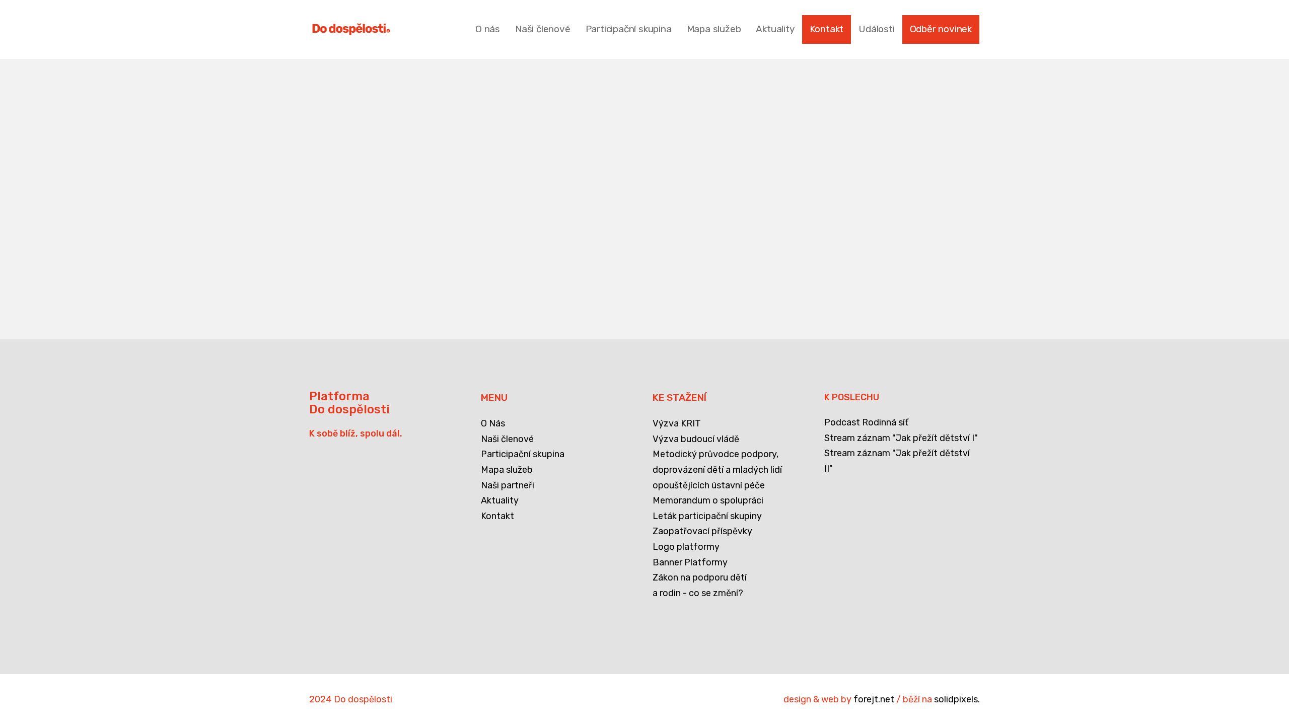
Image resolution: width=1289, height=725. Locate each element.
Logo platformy (686, 546)
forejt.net (873, 699)
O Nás (493, 423)
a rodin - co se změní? (698, 593)
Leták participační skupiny (707, 516)
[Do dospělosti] (351, 29)
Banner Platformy (690, 562)
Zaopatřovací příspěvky (702, 531)
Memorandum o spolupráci (708, 500)
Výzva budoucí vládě (696, 439)
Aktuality (500, 500)
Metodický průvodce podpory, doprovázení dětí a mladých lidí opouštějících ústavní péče (717, 469)
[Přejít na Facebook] (315, 617)
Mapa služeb (507, 469)
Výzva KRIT (677, 423)
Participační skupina (522, 454)
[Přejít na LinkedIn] (341, 617)
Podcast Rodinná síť (866, 422)
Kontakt (497, 516)
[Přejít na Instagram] (367, 617)
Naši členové (507, 439)
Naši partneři (507, 485)
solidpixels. (957, 699)
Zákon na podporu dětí (700, 577)
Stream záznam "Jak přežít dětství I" (901, 438)
